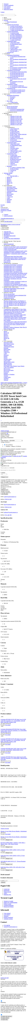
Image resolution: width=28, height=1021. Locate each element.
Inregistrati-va (10, 218)
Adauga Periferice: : (5, 442)
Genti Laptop (13, 48)
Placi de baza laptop (9, 370)
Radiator (6, 373)
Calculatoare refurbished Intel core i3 (13, 267)
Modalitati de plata (6, 456)
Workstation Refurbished (13, 95)
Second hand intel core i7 (17, 76)
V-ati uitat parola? (8, 221)
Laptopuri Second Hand (13, 24)
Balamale (9, 192)
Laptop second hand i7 (16, 28)
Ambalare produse (8, 918)
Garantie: (3, 436)
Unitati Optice (7, 377)
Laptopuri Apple (14, 33)
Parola (2, 221)
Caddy (8, 198)
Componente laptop (15, 38)
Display (12, 45)
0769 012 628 (8, 499)
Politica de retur (17, 456)
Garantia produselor (8, 5)
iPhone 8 (9, 180)
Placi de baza (7, 369)
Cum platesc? (7, 8)
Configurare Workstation (10, 291)
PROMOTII (7, 234)
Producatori (6, 890)
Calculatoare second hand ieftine (18, 71)
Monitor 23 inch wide (16, 117)
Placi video (9, 101)
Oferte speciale (7, 891)
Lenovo (12, 96)
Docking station (14, 46)
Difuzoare (9, 199)
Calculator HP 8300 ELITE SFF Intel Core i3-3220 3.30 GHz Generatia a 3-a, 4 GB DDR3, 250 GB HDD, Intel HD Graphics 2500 (13, 721)
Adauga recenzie (5, 430)
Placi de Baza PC (15, 135)
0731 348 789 (8, 515)
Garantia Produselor (9, 905)
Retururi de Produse (9, 906)
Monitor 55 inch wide (16, 124)
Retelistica (9, 166)
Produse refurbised (8, 917)
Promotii (6, 20)
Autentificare (4, 218)
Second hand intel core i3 (17, 73)
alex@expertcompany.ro (10, 504)
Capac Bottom (13, 366)
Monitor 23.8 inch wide (16, 119)
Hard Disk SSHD (15, 42)
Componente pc (8, 309)
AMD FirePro (14, 102)
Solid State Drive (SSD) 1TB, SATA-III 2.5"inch (13, 867)
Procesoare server (15, 160)
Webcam (6, 380)
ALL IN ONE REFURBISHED (12, 238)
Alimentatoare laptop (16, 44)
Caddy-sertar (13, 155)
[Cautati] (15, 15)
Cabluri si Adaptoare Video (17, 167)
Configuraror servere (9, 298)
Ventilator (6, 378)
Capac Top (6, 367)
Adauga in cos (4, 477)
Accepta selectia (5, 1018)
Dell (12, 98)
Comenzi (6, 214)
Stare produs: (4, 437)
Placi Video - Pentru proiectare (18, 134)
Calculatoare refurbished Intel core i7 (13, 269)
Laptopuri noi (10, 52)
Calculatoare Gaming (12, 84)
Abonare (3, 882)
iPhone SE (9, 177)
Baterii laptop (10, 194)
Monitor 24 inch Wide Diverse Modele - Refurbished (14, 837)
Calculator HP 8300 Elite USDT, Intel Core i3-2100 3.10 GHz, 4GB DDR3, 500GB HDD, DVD (13, 749)
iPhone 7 (9, 178)
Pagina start (3, 382)
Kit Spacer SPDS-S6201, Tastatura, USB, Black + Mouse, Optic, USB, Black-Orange (13, 843)
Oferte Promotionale (12, 22)
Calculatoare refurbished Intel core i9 (13, 265)
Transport (6, 4)
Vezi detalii (7, 725)
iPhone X (9, 181)
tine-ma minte (5, 227)
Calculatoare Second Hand (13, 70)
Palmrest (11, 367)
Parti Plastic (6, 366)
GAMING (6, 237)
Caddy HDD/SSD (15, 137)
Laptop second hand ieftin (17, 30)
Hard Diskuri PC (14, 128)
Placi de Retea (14, 169)
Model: (2, 435)
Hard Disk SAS (14, 158)
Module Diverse (8, 363)
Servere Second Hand (12, 106)
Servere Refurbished (12, 108)
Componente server (11, 153)
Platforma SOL (7, 894)
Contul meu (6, 889)
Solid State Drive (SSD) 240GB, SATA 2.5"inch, (13, 855)
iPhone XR (9, 182)
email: (2, 496)
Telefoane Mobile (8, 173)
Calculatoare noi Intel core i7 (17, 91)
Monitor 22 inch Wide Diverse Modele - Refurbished (14, 831)
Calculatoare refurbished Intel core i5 (13, 268)
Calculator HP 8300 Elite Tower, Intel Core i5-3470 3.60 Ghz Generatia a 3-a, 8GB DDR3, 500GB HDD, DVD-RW (14, 758)
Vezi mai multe (14, 51)
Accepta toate (4, 1019)
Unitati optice (22, 314)
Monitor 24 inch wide (16, 120)
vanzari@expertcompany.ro (10, 926)
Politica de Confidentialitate (10, 902)
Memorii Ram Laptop (16, 49)
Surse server (13, 164)
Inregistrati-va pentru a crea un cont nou (10, 224)
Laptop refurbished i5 (16, 35)
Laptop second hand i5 (16, 27)
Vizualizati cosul (5, 209)
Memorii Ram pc (15, 133)
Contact (2, 12)
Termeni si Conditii (8, 901)
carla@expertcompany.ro (10, 496)
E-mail (2, 220)
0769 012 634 (8, 507)
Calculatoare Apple (15, 69)
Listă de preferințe (8, 215)
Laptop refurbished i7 (16, 37)
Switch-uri (13, 170)
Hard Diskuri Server (15, 156)
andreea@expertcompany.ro (11, 512)
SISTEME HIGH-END (9, 235)
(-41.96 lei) (8, 460)
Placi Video (13, 130)
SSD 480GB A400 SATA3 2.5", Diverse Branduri (13, 861)
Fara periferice (9, 444)
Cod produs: (4, 432)
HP (11, 99)
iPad (8, 184)
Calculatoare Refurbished (13, 55)
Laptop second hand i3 (16, 26)
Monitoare (6, 301)
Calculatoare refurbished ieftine (18, 67)
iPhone (8, 174)
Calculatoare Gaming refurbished (18, 87)
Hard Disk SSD (14, 131)
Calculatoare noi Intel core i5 (17, 90)
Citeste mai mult (5, 977)
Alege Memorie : (5, 440)
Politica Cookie (7, 904)
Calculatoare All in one (12, 77)
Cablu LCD (10, 196)
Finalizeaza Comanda (6, 210)
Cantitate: (3, 472)
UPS (11, 171)
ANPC (5, 893)
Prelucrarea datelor (8, 9)
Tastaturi (8, 260)
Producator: (4, 433)
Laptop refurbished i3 (15, 34)
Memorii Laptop (11, 189)
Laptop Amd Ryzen (15, 40)
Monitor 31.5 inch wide (16, 123)
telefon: (3, 499)
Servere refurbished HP (17, 110)
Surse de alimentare (15, 141)
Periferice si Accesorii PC (16, 138)
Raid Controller (14, 162)
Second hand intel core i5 (17, 74)
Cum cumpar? (7, 6)
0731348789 (7, 925)
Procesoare (13, 139)
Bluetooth (9, 195)
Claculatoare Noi (11, 88)
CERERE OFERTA (9, 233)
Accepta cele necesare (6, 1016)
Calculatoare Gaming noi (17, 85)
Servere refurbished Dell (17, 109)
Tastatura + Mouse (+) (13, 446)
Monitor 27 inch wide (16, 121)
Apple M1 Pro (7, 231)
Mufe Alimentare (8, 364)
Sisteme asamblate (15, 92)
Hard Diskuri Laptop (12, 188)
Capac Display (20, 366)
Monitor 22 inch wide (16, 116)
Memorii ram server (15, 159)
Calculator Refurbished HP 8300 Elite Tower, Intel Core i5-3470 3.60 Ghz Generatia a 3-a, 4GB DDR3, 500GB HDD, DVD (14, 730)
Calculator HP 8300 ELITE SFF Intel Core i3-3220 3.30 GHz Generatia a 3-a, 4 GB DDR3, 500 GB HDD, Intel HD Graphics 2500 (13, 740)
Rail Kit (12, 163)
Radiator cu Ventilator (9, 374)
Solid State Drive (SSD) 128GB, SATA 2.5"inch (13, 849)
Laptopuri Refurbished (12, 31)
